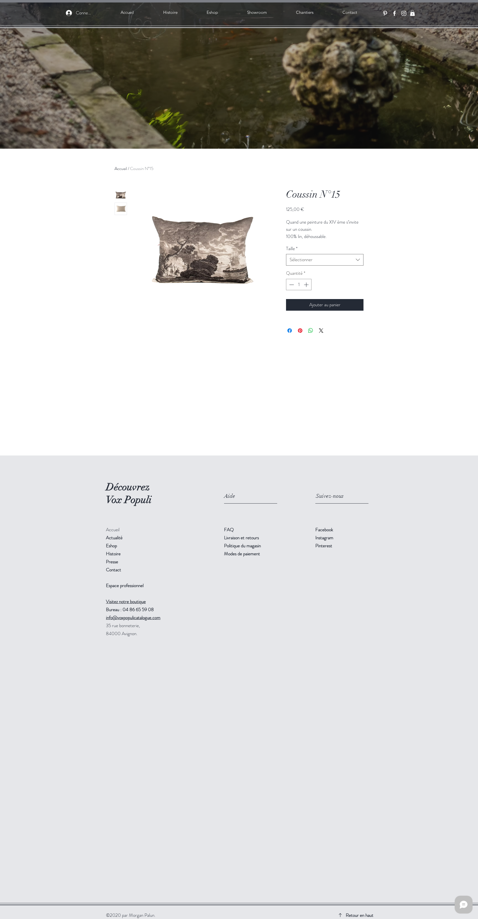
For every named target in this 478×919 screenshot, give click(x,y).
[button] (412, 13)
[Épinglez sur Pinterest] (300, 330)
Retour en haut (359, 915)
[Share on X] (321, 330)
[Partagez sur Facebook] (289, 330)
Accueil (121, 168)
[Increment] (307, 284)
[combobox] (324, 260)
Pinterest (323, 545)
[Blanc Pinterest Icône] (385, 13)
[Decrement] (291, 284)
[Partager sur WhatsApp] (310, 330)
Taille (292, 248)
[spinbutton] (299, 284)
